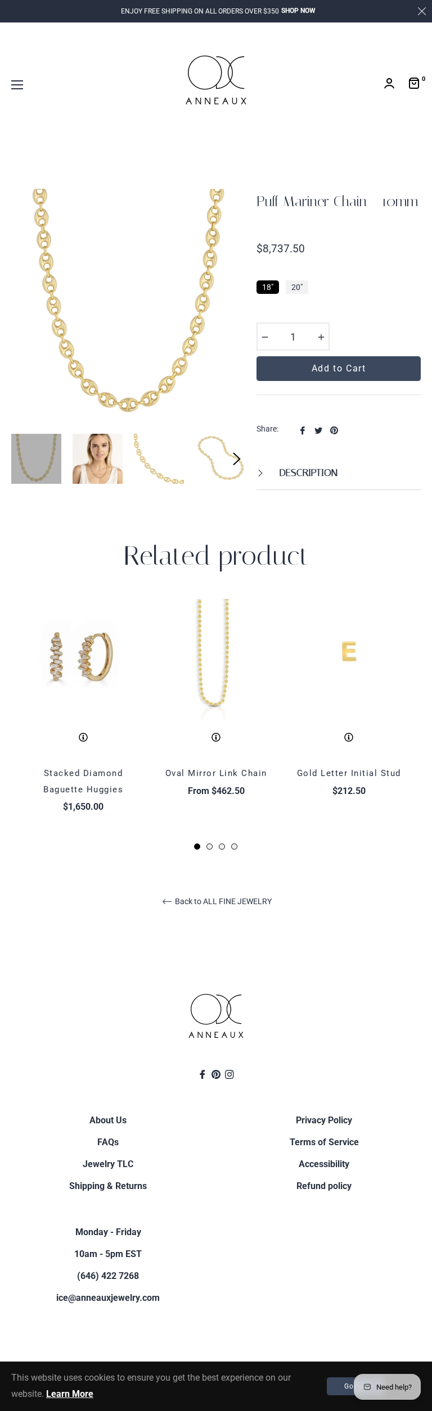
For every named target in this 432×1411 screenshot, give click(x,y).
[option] (83, 725)
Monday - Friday (108, 1232)
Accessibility (324, 1164)
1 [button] (197, 846)
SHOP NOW (298, 11)
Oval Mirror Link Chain (216, 773)
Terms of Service (324, 1142)
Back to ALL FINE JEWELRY (222, 901)
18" (267, 287)
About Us (108, 1120)
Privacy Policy (324, 1120)
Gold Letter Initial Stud (349, 773)
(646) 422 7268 (108, 1276)
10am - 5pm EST (108, 1254)
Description (307, 472)
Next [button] (237, 459)
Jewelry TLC (108, 1164)
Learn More (69, 1394)
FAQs (108, 1142)
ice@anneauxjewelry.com (108, 1297)
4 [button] (234, 846)
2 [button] (209, 846)
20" (297, 287)
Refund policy (324, 1186)
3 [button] (222, 846)
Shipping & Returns (108, 1186)
